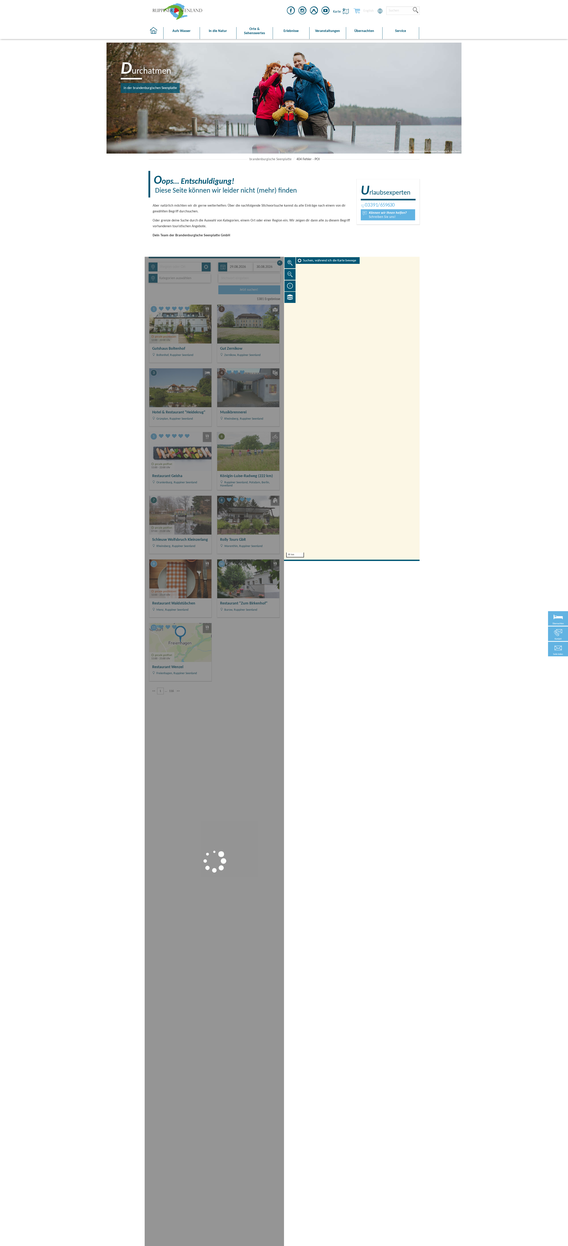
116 (171, 691)
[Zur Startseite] (155, 33)
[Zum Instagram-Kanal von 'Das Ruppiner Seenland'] (302, 11)
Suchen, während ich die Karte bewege (329, 260)
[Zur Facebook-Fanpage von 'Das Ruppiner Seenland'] (291, 11)
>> (178, 691)
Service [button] (400, 31)
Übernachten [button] (364, 31)
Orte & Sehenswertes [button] (254, 31)
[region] (352, 408)
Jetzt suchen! (249, 290)
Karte (337, 12)
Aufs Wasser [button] (181, 31)
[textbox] (174, 278)
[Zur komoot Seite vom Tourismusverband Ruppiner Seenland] (314, 11)
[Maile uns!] (388, 215)
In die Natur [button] (218, 31)
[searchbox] (180, 267)
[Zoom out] (290, 274)
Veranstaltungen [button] (327, 31)
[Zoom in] (290, 262)
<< (153, 691)
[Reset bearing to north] (290, 285)
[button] (558, 649)
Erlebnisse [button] (291, 31)
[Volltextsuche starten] (416, 10)
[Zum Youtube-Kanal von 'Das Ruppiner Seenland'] (325, 11)
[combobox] (179, 267)
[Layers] (290, 297)
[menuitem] (368, 11)
